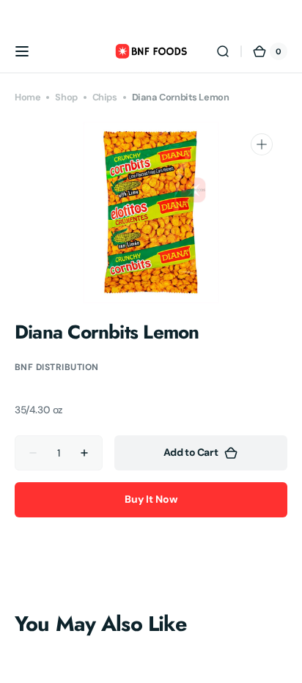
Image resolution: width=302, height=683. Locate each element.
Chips (104, 97)
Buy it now (151, 499)
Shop (66, 97)
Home (27, 97)
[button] (22, 51)
